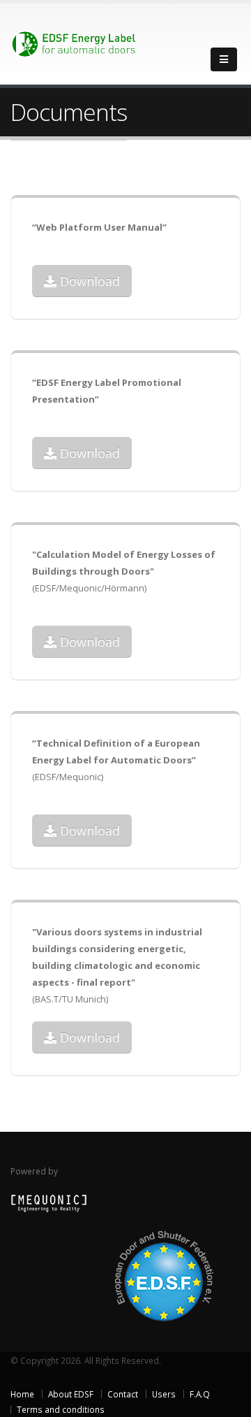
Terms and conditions (61, 1409)
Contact (122, 1394)
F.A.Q (200, 1394)
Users (164, 1394)
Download (88, 281)
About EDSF (70, 1394)
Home (22, 1394)
